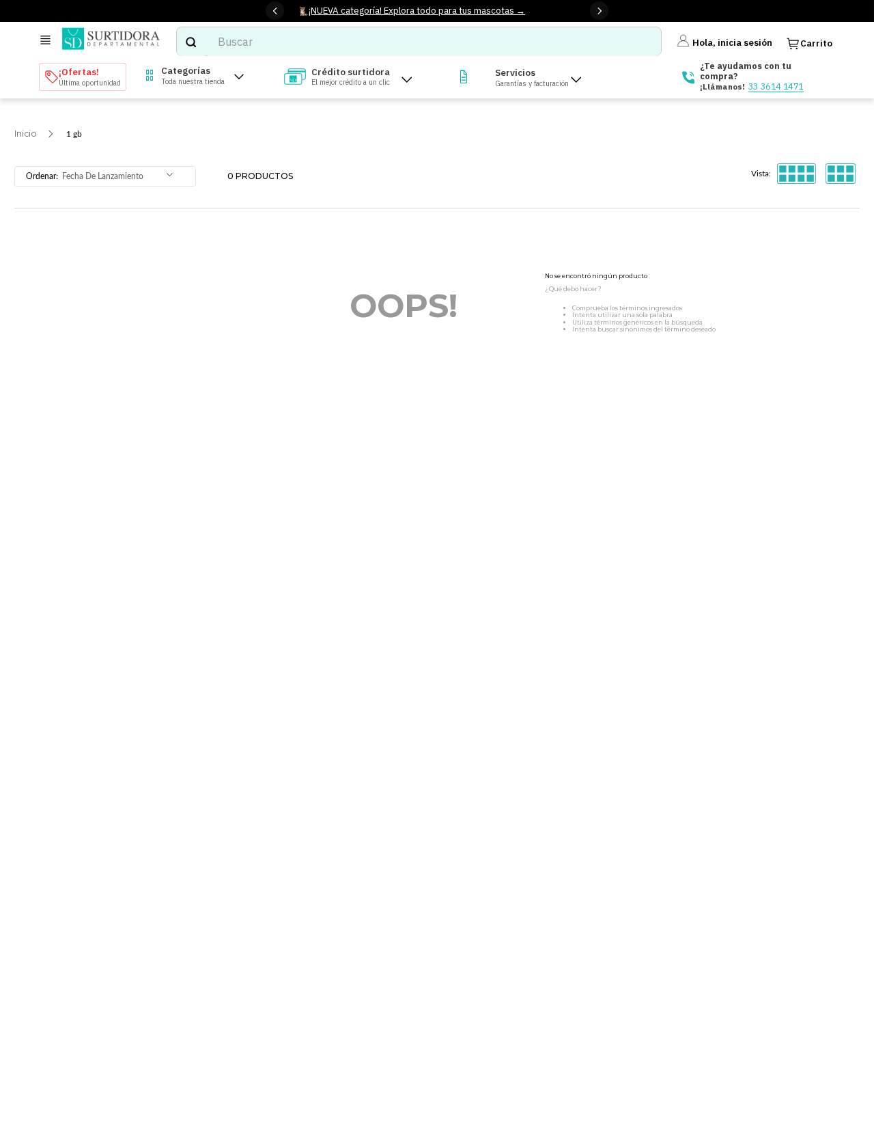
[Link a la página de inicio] (25, 133)
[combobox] (418, 41)
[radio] (796, 174)
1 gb (74, 134)
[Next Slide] (599, 10)
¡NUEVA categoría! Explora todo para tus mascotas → (417, 10)
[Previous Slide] (275, 10)
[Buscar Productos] (190, 41)
